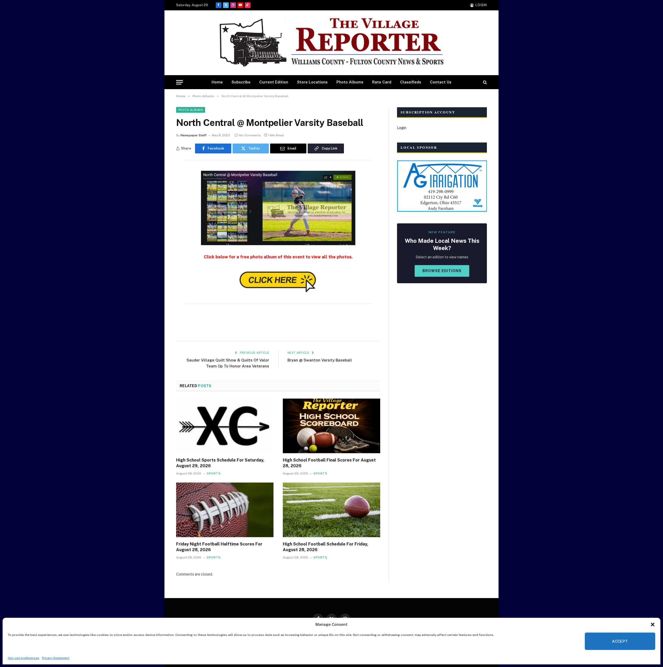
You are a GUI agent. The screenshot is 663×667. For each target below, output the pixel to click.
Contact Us (440, 82)
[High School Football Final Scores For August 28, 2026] (331, 426)
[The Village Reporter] (331, 43)
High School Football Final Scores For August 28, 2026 (329, 463)
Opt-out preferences (23, 658)
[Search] (484, 82)
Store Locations (312, 82)
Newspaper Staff (193, 135)
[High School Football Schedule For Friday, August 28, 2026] (331, 509)
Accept (620, 641)
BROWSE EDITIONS (442, 271)
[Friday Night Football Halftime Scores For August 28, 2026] (224, 509)
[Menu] (179, 82)
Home (217, 82)
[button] (652, 624)
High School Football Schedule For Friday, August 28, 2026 (325, 547)
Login (401, 128)
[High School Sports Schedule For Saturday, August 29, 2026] (224, 426)
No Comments (250, 135)
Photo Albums (349, 82)
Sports (214, 473)
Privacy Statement (55, 658)
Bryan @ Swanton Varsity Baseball (319, 360)
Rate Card (381, 82)
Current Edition (273, 82)
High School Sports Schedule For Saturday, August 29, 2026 (220, 463)
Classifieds (410, 82)
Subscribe (241, 82)
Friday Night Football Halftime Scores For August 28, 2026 (219, 547)
